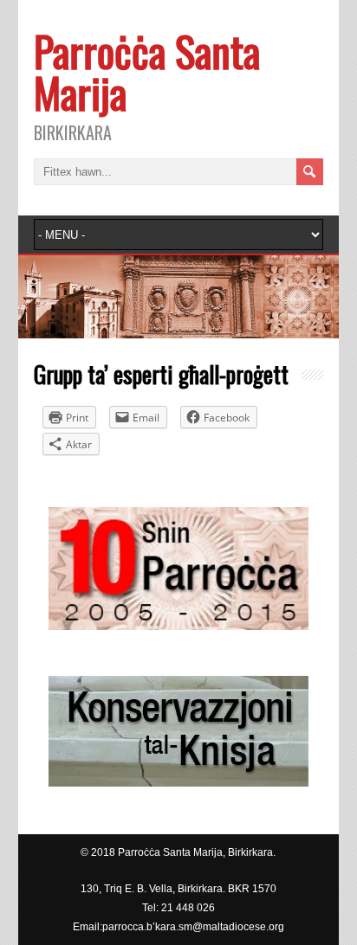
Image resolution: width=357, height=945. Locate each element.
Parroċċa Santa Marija (147, 71)
